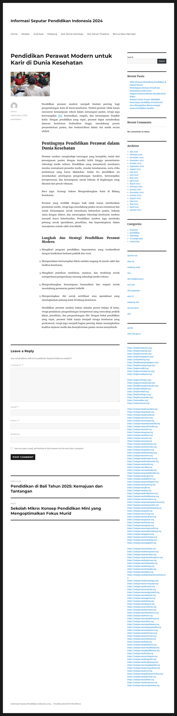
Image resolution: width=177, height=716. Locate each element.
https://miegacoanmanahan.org (141, 549)
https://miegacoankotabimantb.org (143, 461)
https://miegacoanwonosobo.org (142, 447)
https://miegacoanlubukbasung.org (143, 496)
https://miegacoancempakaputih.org (143, 665)
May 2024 (134, 204)
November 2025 (137, 160)
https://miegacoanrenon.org (140, 418)
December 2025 (137, 157)
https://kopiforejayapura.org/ (140, 357)
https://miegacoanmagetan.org (141, 598)
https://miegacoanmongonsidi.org (142, 528)
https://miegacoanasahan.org (140, 621)
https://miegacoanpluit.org (139, 490)
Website (15, 434)
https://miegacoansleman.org (140, 522)
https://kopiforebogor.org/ (139, 394)
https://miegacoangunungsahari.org (143, 668)
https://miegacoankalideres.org (141, 479)
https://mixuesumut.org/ (138, 403)
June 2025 (134, 175)
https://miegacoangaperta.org (140, 534)
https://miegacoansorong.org (140, 514)
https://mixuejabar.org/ (138, 400)
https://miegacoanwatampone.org (142, 630)
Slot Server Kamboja (72, 34)
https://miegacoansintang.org (140, 421)
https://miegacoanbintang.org (140, 566)
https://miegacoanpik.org (138, 487)
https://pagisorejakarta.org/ (139, 374)
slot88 (130, 328)
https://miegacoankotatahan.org (141, 444)
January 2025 (135, 189)
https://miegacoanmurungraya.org (142, 583)
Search (130, 57)
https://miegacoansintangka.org (141, 569)
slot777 (130, 296)
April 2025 (134, 181)
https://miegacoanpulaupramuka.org (143, 423)
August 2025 (135, 169)
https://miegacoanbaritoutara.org (142, 633)
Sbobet (25, 34)
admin (14, 111)
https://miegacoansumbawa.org (141, 639)
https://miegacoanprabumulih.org (142, 426)
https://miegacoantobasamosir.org (142, 613)
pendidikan (16, 119)
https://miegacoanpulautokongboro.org (145, 557)
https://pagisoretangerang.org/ (141, 383)
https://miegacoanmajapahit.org (141, 543)
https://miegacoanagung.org (140, 432)
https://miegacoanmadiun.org (140, 679)
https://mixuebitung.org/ (138, 359)
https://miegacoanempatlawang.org (143, 624)
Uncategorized (136, 238)
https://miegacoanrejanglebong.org (143, 618)
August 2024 (135, 198)
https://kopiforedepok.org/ (139, 389)
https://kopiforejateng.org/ (139, 351)
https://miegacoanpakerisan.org (141, 677)
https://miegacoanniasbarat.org (141, 595)
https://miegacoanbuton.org (140, 615)
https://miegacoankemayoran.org (142, 458)
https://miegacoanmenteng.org (141, 485)
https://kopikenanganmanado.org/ (142, 386)
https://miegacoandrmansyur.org (142, 682)
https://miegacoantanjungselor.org (143, 505)
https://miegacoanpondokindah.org (143, 473)
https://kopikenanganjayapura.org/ (143, 362)
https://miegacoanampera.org (140, 450)
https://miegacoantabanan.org (141, 604)
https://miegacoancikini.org (139, 467)
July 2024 (134, 201)
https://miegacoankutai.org (139, 642)
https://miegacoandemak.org (140, 653)
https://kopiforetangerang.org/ (141, 365)
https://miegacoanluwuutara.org (141, 610)
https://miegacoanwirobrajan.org (142, 537)
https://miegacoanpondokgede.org (142, 482)
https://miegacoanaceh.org (139, 438)
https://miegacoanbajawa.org (140, 572)
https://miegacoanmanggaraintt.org (143, 592)
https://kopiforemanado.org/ (140, 397)
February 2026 (136, 155)
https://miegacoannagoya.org (140, 525)
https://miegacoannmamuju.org (141, 589)
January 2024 (135, 210)
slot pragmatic (133, 290)
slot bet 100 (132, 256)
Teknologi (134, 236)
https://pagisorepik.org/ (138, 368)
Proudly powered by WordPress (67, 704)
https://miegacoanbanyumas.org (142, 560)
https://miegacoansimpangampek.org (144, 627)
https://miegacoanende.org (139, 429)
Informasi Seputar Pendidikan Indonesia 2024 (57, 20)
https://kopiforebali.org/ (138, 391)
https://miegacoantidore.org (140, 435)
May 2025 (134, 178)
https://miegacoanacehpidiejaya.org (143, 647)
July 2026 (134, 152)
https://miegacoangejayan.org (140, 412)
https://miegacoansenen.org (140, 455)
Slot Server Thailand (98, 34)
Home (14, 34)
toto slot (131, 285)
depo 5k (130, 261)
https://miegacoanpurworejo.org (142, 636)
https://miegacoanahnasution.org (142, 409)
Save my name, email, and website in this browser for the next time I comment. (49, 448)
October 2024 (135, 195)
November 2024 (137, 192)
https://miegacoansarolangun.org (142, 656)
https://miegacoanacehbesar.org (141, 607)
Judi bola (38, 34)
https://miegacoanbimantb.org (141, 586)
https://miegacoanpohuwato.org (141, 554)
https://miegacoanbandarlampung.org (144, 508)
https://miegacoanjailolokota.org (142, 645)
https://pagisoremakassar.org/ (141, 371)
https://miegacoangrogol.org (140, 476)
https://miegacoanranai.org (139, 441)
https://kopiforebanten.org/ (139, 348)
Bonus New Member (124, 34)
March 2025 (135, 184)
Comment (17, 365)
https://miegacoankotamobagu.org (142, 581)
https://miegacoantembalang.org (142, 540)
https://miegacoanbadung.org (140, 601)
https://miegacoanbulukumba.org (142, 563)
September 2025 (137, 166)
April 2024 (134, 207)
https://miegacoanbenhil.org (140, 464)
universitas (135, 241)
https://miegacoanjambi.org (139, 511)
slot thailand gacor (135, 279)
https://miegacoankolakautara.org (142, 493)
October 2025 (135, 163)
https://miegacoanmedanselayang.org (144, 531)
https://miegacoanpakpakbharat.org (143, 650)
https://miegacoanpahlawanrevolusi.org (145, 674)
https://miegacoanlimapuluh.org (141, 659)
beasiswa (134, 230)
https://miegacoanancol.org (139, 671)
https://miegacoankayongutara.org (142, 551)
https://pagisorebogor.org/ (139, 380)
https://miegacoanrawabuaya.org (142, 470)
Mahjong (52, 34)
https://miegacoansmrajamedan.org (143, 685)
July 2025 (134, 172)
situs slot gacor (134, 334)
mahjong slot (133, 302)
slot (60, 115)
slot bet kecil (132, 308)
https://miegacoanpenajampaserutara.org (145, 502)
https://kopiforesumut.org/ (139, 354)
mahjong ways (133, 267)
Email (15, 421)
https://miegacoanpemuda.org (140, 415)
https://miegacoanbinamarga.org (142, 453)
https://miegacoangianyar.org (140, 519)
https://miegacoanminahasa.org (141, 517)
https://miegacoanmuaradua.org (141, 499)
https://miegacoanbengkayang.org (142, 662)
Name (15, 407)
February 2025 (136, 187)
